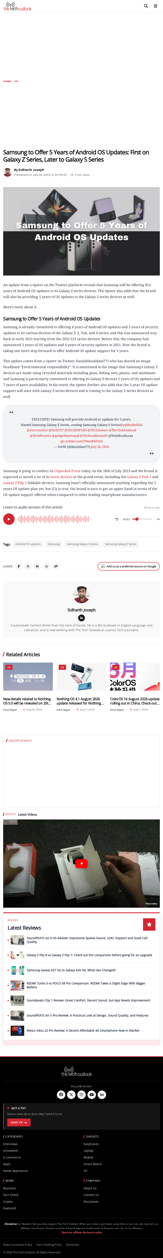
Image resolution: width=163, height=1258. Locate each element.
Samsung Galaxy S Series (82, 544)
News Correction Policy (17, 1245)
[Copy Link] (56, 566)
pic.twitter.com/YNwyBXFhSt (81, 441)
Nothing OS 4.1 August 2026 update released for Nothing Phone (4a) (79, 701)
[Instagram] (81, 1094)
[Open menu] (155, 6)
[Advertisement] (81, 44)
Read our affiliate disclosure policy (82, 1232)
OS (16, 81)
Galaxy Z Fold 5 (139, 476)
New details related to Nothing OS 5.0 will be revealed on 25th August (27, 701)
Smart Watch (93, 1164)
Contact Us (91, 1195)
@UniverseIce (37, 430)
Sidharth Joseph (81, 609)
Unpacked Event (67, 471)
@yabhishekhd (131, 425)
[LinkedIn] (37, 566)
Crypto (8, 1202)
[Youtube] (91, 1094)
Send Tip (17, 1122)
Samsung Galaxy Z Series (120, 544)
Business (9, 1188)
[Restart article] (117, 519)
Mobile (88, 1157)
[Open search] (146, 6)
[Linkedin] (102, 1094)
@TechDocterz (40, 435)
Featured (9, 1208)
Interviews (10, 1144)
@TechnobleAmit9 (93, 435)
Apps (6, 1164)
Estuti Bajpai (10, 709)
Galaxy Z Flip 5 (15, 482)
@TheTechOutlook (122, 430)
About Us (90, 1188)
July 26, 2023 (100, 446)
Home (7, 81)
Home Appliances (15, 1171)
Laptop (88, 1151)
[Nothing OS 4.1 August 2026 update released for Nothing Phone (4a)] (81, 677)
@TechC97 (56, 430)
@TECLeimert (97, 430)
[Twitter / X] (28, 566)
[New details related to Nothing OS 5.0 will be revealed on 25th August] (28, 677)
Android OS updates (28, 544)
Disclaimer (91, 1202)
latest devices (61, 476)
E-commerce (12, 1157)
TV (85, 1171)
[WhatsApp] (47, 566)
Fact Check (10, 1195)
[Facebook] (18, 566)
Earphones (91, 1144)
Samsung (54, 544)
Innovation (10, 1151)
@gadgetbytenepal (65, 435)
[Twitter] (71, 1094)
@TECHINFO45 (76, 430)
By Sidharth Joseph (29, 170)
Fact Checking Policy (49, 1245)
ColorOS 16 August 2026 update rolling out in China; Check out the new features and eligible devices (135, 701)
